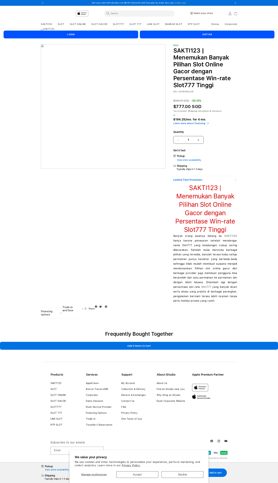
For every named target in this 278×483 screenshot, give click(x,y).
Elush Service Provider (98, 407)
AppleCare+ (92, 383)
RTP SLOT (56, 425)
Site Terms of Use (131, 419)
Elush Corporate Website (171, 401)
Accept (137, 474)
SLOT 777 (56, 413)
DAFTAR (207, 34)
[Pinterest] (107, 307)
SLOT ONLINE (58, 395)
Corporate (92, 395)
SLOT (54, 389)
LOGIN (71, 34)
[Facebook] (97, 307)
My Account (128, 383)
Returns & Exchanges (133, 395)
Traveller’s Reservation (99, 425)
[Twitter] (101, 307)
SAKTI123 (230, 235)
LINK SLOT (57, 419)
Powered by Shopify (217, 458)
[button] (46, 24)
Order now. (180, 3)
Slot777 (206, 286)
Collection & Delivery (133, 389)
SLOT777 (56, 407)
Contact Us (127, 401)
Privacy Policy (129, 413)
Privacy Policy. (131, 465)
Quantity (178, 131)
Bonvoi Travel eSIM (97, 389)
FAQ (123, 407)
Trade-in (91, 419)
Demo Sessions (94, 401)
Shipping (192, 111)
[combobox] (139, 13)
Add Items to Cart (139, 345)
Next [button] (235, 3)
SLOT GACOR (58, 401)
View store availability (189, 160)
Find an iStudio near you (171, 389)
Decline (182, 474)
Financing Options (96, 413)
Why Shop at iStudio (168, 395)
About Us (162, 383)
